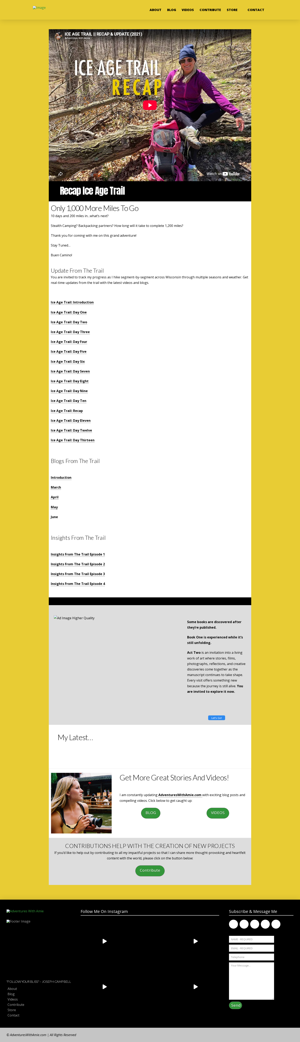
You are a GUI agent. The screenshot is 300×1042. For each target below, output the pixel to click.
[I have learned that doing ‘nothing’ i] (150, 941)
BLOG (151, 812)
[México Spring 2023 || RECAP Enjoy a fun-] (104, 941)
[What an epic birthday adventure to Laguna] (104, 987)
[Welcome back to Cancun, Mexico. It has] (195, 941)
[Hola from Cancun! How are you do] (150, 987)
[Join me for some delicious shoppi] (195, 987)
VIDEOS (218, 812)
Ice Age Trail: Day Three (70, 332)
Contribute (150, 870)
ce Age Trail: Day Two (69, 322)
